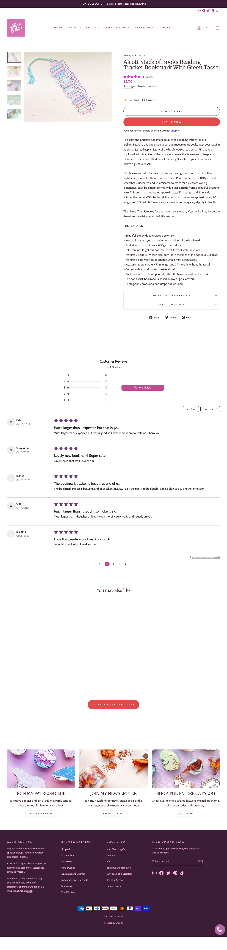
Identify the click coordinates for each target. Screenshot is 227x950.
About (92, 27)
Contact (166, 27)
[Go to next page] (126, 564)
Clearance (144, 27)
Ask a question (171, 304)
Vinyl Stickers (68, 892)
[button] (132, 76)
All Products (138, 55)
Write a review (142, 387)
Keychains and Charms (73, 873)
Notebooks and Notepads (74, 879)
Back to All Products (116, 704)
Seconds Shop (118, 27)
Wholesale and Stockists (119, 873)
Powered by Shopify (113, 922)
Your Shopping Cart (116, 849)
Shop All (65, 849)
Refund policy (114, 886)
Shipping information (172, 295)
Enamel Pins (67, 855)
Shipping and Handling (119, 867)
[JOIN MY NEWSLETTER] (113, 768)
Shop (73, 27)
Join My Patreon (41, 813)
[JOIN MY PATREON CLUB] (41, 768)
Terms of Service (115, 879)
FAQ (109, 861)
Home (58, 27)
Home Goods (68, 867)
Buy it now (172, 122)
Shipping (128, 86)
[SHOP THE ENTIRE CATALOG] (186, 768)
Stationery (66, 886)
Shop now (186, 813)
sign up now (113, 813)
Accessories (67, 861)
